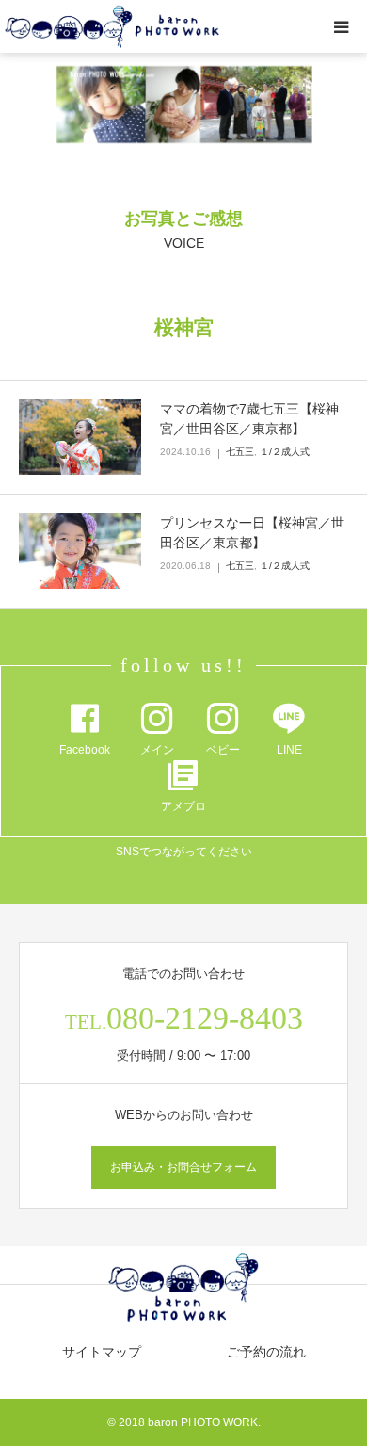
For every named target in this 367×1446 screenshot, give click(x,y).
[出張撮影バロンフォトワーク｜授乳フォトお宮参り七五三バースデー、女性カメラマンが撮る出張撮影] (112, 27)
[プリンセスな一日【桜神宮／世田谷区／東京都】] (80, 551)
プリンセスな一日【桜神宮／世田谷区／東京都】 (252, 532)
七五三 (240, 452)
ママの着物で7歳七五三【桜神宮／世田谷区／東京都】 (249, 418)
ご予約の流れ (266, 1351)
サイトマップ (101, 1351)
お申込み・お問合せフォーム (183, 1167)
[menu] (340, 26)
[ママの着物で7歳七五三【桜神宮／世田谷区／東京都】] (80, 437)
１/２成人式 (285, 452)
